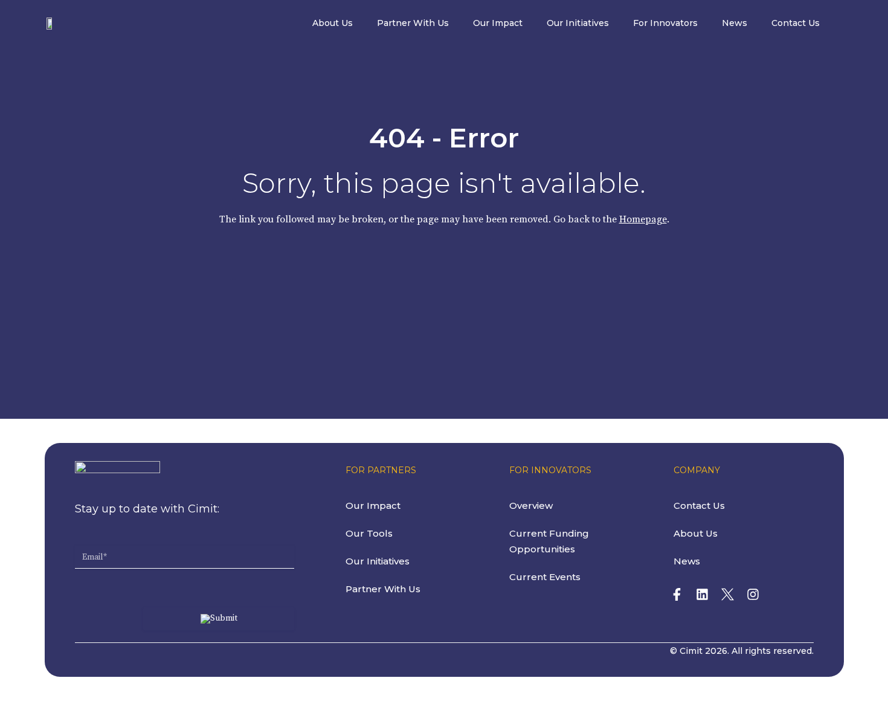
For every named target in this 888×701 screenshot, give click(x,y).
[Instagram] (753, 594)
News (734, 23)
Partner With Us (413, 23)
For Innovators (665, 23)
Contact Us (795, 23)
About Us (332, 23)
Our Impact (498, 23)
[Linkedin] (702, 594)
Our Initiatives (578, 23)
